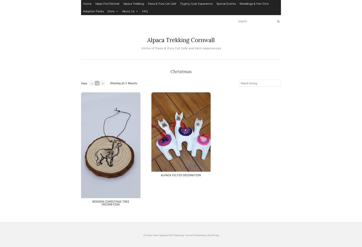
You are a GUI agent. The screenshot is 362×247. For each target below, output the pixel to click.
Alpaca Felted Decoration (181, 175)
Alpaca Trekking (133, 3)
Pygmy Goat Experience (196, 3)
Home (87, 3)
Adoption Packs (93, 11)
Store (111, 11)
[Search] (278, 21)
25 (97, 83)
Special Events (226, 3)
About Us (128, 11)
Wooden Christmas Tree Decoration (110, 203)
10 (91, 83)
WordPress (213, 235)
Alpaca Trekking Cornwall (181, 40)
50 (102, 83)
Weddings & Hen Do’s (253, 3)
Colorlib (189, 235)
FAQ (145, 11)
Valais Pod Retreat (107, 3)
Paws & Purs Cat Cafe (162, 3)
